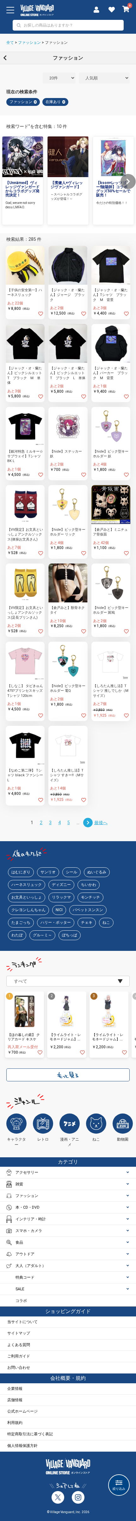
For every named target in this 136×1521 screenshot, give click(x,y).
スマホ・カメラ (28, 1231)
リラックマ (61, 897)
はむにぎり (20, 872)
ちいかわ (88, 884)
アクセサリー (26, 1172)
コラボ (21, 1300)
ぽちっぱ (69, 935)
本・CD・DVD (27, 1207)
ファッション (29, 42)
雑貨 (19, 1184)
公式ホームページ (22, 1411)
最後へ (101, 822)
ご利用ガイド (18, 1356)
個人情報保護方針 (22, 1445)
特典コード (24, 1277)
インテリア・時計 (30, 1219)
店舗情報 (14, 1400)
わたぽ (17, 935)
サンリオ (48, 872)
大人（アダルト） (30, 1266)
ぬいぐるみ (96, 872)
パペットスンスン (88, 910)
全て (10, 42)
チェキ (86, 922)
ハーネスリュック (26, 884)
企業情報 (14, 1388)
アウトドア (24, 1254)
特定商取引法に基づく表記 (30, 1434)
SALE (19, 1289)
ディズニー (61, 884)
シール (71, 872)
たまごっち (20, 922)
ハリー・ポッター (55, 922)
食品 (19, 1242)
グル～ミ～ (42, 935)
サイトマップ (18, 1333)
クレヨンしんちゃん (28, 910)
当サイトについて (22, 1322)
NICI (59, 910)
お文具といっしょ (26, 897)
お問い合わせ (18, 1367)
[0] (126, 9)
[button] (128, 181)
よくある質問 (18, 1345)
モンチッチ (90, 897)
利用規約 (14, 1422)
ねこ (106, 922)
